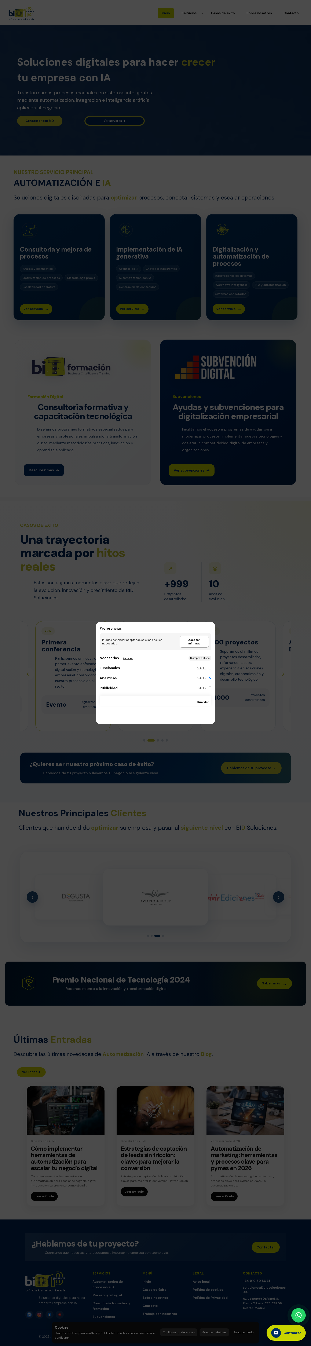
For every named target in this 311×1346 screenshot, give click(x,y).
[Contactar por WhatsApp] (298, 1315)
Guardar (203, 702)
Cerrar (185, 702)
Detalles (128, 658)
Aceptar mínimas (194, 641)
